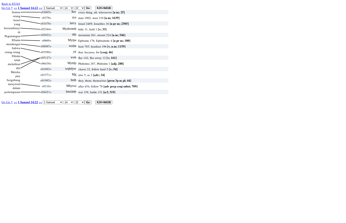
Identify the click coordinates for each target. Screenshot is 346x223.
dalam (16, 88)
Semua (16, 12)
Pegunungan (12, 36)
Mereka (15, 72)
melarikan (14, 64)
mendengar (13, 44)
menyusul (14, 84)
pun (17, 76)
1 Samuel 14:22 (28, 8)
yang (17, 24)
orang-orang (12, 52)
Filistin (16, 56)
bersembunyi (12, 28)
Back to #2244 (11, 4)
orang (16, 16)
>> (40, 8)
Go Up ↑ (7, 8)
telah (17, 60)
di (19, 32)
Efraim (16, 40)
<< (15, 8)
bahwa (16, 48)
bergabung (13, 80)
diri (18, 68)
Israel (16, 20)
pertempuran (12, 92)
